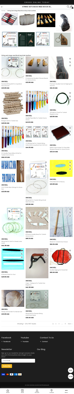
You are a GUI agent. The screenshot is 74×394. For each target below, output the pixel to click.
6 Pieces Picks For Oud (8, 274)
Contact (45, 342)
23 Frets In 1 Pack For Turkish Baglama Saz (58, 113)
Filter (71, 376)
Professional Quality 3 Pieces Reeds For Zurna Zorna (37, 79)
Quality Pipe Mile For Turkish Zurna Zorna (36, 119)
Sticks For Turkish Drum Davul (59, 242)
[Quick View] (21, 62)
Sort (70, 370)
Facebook (6, 342)
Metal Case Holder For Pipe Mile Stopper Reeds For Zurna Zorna (60, 148)
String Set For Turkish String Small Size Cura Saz (36, 201)
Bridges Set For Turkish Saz (9, 121)
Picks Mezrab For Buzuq (57, 182)
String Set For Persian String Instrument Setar (34, 314)
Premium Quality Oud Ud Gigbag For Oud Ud (61, 85)
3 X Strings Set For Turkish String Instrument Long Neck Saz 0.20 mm (36, 144)
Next (69, 324)
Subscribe (6, 366)
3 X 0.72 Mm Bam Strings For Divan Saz (11, 188)
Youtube (26, 342)
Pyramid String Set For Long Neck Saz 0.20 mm (11, 85)
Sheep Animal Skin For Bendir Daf (11, 312)
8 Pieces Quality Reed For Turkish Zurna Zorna (36, 235)
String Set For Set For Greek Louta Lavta (11, 242)
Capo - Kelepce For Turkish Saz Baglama (35, 284)
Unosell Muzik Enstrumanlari (39, 385)
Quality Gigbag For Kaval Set (58, 270)
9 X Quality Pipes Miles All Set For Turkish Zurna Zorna (11, 154)
